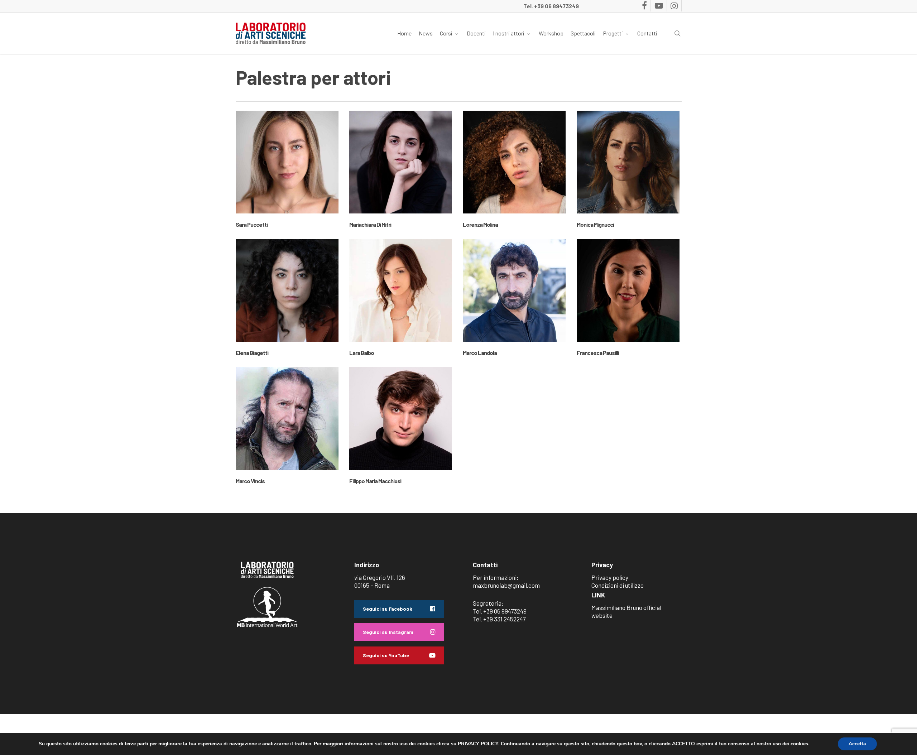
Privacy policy (609, 577)
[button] (399, 609)
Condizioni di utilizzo (617, 585)
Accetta (857, 743)
